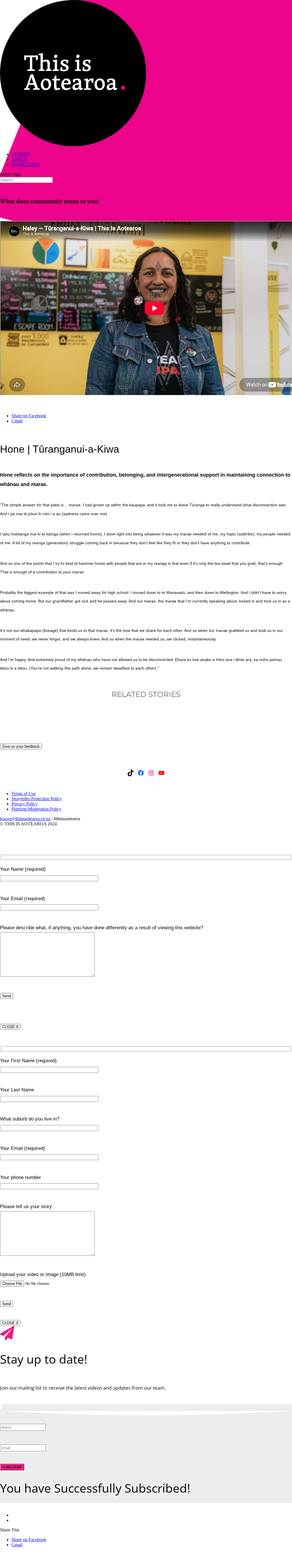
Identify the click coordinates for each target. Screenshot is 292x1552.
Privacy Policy (24, 803)
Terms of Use (23, 793)
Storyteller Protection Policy (36, 798)
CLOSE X (10, 1027)
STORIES (20, 154)
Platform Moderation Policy (36, 809)
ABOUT (19, 159)
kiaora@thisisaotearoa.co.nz (25, 818)
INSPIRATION (25, 164)
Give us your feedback (21, 746)
